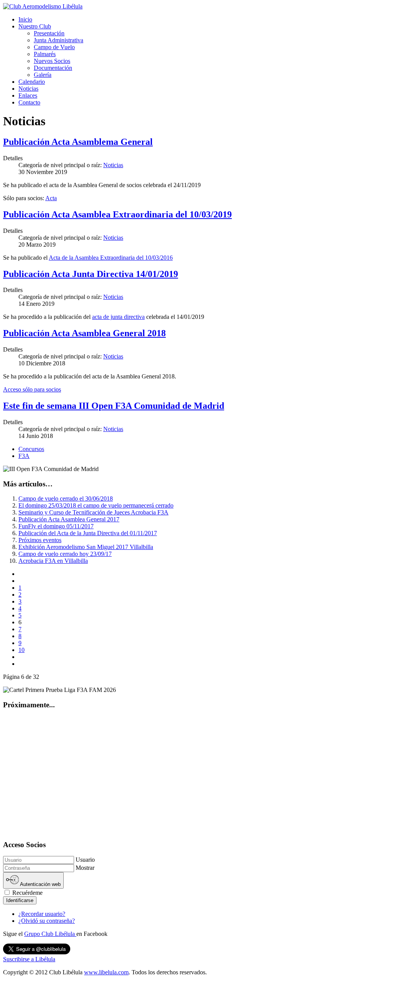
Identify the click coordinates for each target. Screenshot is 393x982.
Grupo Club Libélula (50, 934)
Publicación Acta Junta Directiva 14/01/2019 (90, 274)
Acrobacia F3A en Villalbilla (53, 560)
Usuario (85, 859)
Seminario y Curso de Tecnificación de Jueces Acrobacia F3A (93, 512)
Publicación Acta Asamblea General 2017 (68, 519)
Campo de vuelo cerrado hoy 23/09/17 (65, 554)
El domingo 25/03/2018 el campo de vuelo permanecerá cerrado (95, 505)
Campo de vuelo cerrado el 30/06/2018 (65, 498)
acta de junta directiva (118, 317)
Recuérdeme (27, 892)
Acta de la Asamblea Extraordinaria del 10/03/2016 (111, 257)
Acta (51, 198)
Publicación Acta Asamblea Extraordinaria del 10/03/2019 (117, 214)
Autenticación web (40, 884)
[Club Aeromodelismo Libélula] (43, 6)
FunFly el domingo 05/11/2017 (56, 526)
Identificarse (19, 900)
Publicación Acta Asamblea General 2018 (84, 333)
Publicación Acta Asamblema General (78, 142)
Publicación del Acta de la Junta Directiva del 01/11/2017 (87, 533)
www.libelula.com (106, 972)
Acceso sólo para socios (32, 389)
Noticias (113, 165)
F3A (24, 456)
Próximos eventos (39, 540)
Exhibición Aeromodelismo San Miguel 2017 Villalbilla (85, 547)
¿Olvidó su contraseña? (46, 920)
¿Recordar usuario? (41, 914)
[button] (34, 26)
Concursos (31, 449)
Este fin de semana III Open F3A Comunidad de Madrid (113, 406)
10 (21, 650)
